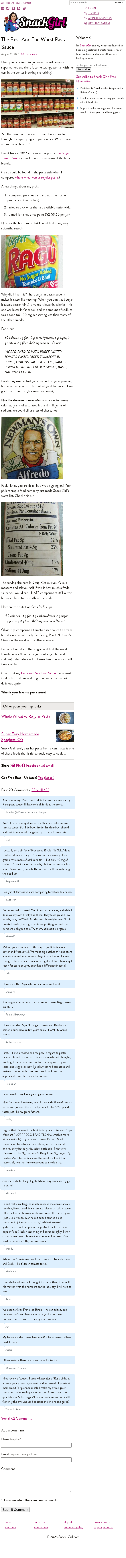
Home (92, 8)
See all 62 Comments (16, 1418)
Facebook (33, 765)
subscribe (39, 1522)
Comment (8, 1468)
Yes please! (46, 777)
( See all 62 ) (40, 790)
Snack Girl (85, 46)
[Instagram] (24, 8)
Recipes (93, 13)
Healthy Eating (99, 23)
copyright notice (103, 1527)
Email (50, 765)
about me (10, 1527)
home (8, 1522)
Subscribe (5, 2)
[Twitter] (13, 8)
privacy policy (102, 1522)
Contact (27, 2)
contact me (41, 1527)
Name (5, 1439)
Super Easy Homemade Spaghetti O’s (20, 737)
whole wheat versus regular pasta (36, 177)
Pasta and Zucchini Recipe (38, 673)
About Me (17, 2)
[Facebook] (8, 8)
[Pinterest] (2, 8)
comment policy (73, 1527)
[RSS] (19, 8)
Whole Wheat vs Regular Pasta (25, 716)
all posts (68, 1522)
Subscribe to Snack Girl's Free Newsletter (96, 79)
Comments (29, 54)
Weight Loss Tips (100, 18)
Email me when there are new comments (31, 1500)
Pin (18, 765)
